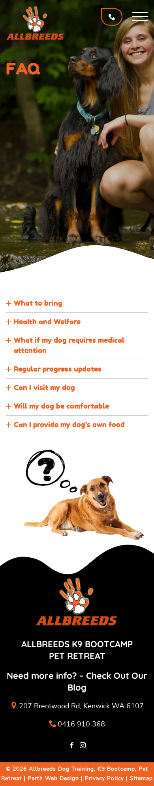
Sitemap (141, 778)
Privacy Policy (104, 778)
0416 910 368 (81, 724)
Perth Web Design (53, 778)
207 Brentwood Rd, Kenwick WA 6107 (81, 706)
